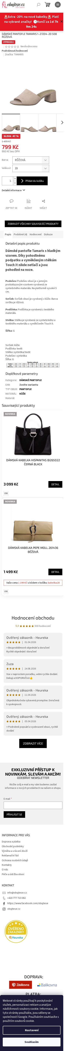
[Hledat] (38, 4)
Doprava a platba (11, 842)
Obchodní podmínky (13, 846)
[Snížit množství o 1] (15, 183)
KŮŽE (22, 394)
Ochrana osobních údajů (15, 860)
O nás (5, 869)
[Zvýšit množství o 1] (15, 179)
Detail (55, 484)
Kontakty (7, 865)
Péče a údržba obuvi (13, 874)
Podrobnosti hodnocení (15, 51)
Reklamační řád (10, 855)
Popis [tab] (8, 234)
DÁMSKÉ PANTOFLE (30, 380)
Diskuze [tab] (48, 234)
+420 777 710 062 (16, 898)
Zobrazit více (33, 743)
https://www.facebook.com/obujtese (27, 903)
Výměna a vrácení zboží (14, 851)
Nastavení (31, 1030)
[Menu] (57, 4)
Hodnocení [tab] (35, 234)
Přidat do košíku (34, 180)
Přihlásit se (14, 814)
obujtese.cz (13, 909)
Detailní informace (12, 190)
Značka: (14, 54)
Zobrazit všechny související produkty (33, 223)
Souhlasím (32, 1042)
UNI (6, 493)
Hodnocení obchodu (33, 617)
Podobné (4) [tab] (20, 234)
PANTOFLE (25, 389)
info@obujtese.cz (17, 893)
